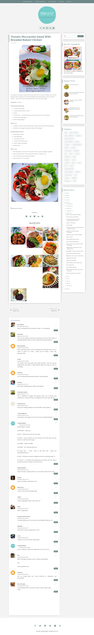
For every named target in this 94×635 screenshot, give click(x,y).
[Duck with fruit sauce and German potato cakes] (34, 261)
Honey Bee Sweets (22, 392)
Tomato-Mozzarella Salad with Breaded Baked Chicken (73, 220)
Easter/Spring (68, 150)
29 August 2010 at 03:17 (22, 528)
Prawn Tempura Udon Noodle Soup (74, 262)
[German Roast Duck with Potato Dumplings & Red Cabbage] (19, 294)
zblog (74, 181)
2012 (66, 197)
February (68, 285)
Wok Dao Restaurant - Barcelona (73, 273)
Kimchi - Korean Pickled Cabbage (73, 214)
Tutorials (67, 178)
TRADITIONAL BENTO (40, 1)
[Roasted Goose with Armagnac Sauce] (34, 237)
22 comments (13, 42)
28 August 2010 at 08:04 (22, 347)
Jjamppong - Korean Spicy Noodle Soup (74, 255)
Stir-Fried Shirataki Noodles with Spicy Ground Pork (76, 93)
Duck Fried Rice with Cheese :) (72, 239)
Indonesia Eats (21, 403)
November (68, 206)
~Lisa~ (19, 536)
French (71, 153)
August (68, 213)
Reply (55, 330)
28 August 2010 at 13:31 (22, 405)
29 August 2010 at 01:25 (22, 508)
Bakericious (20, 487)
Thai (76, 175)
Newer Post (16, 310)
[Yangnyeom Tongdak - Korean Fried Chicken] (19, 235)
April (67, 281)
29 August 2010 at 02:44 (22, 518)
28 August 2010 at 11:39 (22, 394)
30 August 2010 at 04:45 (22, 574)
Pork (66, 165)
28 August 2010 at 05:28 (22, 326)
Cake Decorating (68, 141)
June (67, 278)
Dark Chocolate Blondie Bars (72, 241)
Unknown (19, 372)
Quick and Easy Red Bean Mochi (73, 253)
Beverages (78, 135)
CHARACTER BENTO (27, 1)
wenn (18, 506)
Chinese (77, 141)
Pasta (79, 162)
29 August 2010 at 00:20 (22, 499)
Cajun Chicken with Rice (71, 267)
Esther (19, 359)
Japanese (67, 159)
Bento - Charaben (74, 132)
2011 (66, 200)
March (67, 283)
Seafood (78, 172)
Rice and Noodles (69, 172)
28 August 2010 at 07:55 (22, 336)
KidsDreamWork (21, 468)
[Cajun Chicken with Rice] (50, 248)
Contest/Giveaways (76, 144)
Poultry (71, 165)
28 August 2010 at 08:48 (22, 361)
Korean (73, 159)
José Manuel (20, 324)
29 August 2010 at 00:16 (22, 489)
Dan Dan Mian (69, 225)
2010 (66, 202)
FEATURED (76, 150)
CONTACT (69, 1)
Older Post (54, 310)
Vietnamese (67, 181)
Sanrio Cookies (69, 237)
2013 (66, 195)
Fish (66, 153)
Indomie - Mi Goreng (70, 222)
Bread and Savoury (69, 138)
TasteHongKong (21, 413)
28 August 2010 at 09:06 (22, 374)
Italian (74, 156)
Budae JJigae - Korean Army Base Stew (74, 251)
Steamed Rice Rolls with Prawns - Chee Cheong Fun (76, 116)
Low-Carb (67, 162)
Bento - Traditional (69, 135)
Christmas (67, 144)
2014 (66, 193)
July (67, 276)
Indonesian (67, 156)
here (29, 98)
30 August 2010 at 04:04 (24, 547)
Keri (18, 555)
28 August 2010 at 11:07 (22, 384)
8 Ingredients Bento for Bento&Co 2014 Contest (74, 108)
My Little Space (21, 584)
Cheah (19, 497)
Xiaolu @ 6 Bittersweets (23, 516)
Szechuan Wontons (73, 84)
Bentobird (20, 334)
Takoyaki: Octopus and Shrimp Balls (74, 234)
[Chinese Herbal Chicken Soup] (50, 277)
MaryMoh (19, 526)
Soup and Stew (68, 175)
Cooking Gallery (21, 423)
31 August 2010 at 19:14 (22, 586)
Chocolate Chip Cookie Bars (72, 217)
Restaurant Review (69, 168)
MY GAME (61, 1)
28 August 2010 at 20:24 (24, 425)
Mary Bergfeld (21, 346)
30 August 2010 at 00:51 (22, 537)
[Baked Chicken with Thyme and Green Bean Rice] (19, 261)
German (77, 153)
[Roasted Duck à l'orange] (50, 234)
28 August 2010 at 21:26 (22, 479)
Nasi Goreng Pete (70, 265)
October (68, 208)
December (68, 203)
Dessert (66, 147)
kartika (19, 477)
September (69, 210)
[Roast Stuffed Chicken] (50, 261)
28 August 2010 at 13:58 (22, 415)
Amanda (19, 382)
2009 (66, 289)
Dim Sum (73, 147)
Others (73, 162)
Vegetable (74, 178)
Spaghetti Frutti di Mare (71, 258)
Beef (66, 132)
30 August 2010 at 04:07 (22, 557)
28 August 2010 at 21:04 (22, 469)
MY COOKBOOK (52, 1)
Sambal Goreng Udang (71, 260)
